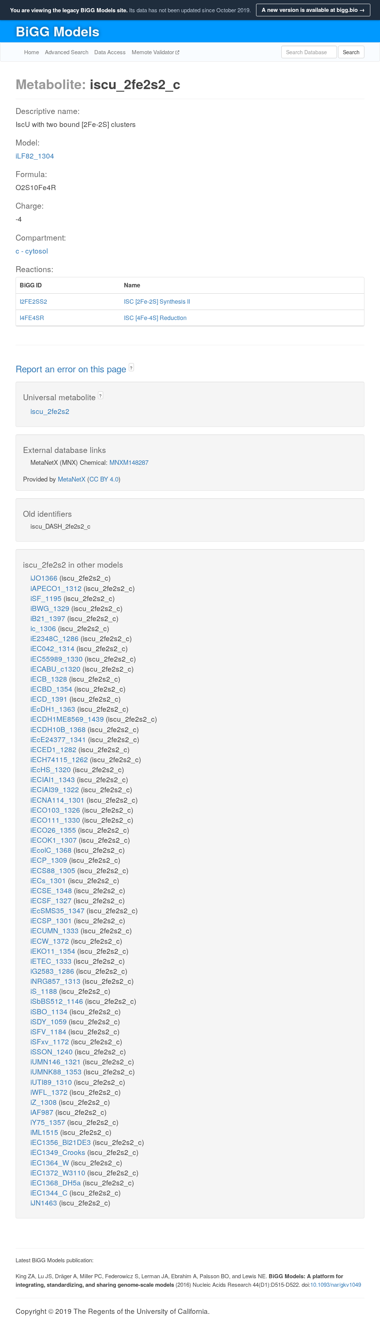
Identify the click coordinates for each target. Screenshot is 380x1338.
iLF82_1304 (35, 155)
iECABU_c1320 (56, 668)
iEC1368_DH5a (56, 1182)
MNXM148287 (128, 462)
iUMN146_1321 (56, 1061)
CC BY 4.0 (103, 478)
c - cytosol (32, 250)
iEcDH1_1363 (53, 709)
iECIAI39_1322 (55, 789)
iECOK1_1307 (54, 840)
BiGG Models (57, 30)
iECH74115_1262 (60, 759)
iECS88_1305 (53, 870)
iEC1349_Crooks (58, 1152)
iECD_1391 (49, 699)
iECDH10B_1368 (59, 729)
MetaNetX (71, 478)
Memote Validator (154, 52)
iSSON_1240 (52, 1051)
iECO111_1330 (56, 820)
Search (351, 52)
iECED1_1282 (54, 749)
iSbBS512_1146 (57, 1001)
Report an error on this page (72, 368)
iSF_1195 (46, 598)
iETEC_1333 (51, 961)
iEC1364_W (50, 1162)
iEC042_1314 (53, 648)
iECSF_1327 (51, 900)
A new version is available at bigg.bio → (313, 10)
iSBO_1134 (49, 1011)
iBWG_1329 (50, 608)
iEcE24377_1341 (59, 739)
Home (31, 52)
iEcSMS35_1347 (58, 910)
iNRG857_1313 (56, 981)
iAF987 (42, 1112)
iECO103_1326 (56, 810)
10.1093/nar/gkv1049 (335, 1284)
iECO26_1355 (54, 830)
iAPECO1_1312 (56, 588)
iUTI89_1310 (52, 1082)
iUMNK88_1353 (56, 1071)
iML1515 (45, 1132)
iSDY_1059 (49, 1021)
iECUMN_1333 (55, 930)
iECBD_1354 (52, 688)
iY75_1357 (48, 1122)
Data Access (110, 52)
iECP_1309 (49, 860)
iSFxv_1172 (50, 1041)
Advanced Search (66, 52)
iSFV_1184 (49, 1031)
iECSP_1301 (52, 920)
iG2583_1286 (53, 971)
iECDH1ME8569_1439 (68, 719)
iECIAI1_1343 (53, 779)
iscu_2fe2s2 (49, 411)
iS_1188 (44, 991)
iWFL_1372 (49, 1092)
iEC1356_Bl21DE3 (61, 1142)
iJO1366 (44, 577)
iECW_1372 (50, 941)
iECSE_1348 (52, 890)
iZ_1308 (44, 1102)
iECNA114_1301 (58, 799)
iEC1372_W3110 (58, 1172)
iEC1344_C (49, 1192)
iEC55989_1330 (57, 658)
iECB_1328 (49, 678)
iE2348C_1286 (55, 638)
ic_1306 (44, 628)
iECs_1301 (49, 880)
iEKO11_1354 (53, 951)
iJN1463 (44, 1202)
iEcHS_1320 (51, 769)
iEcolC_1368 (51, 850)
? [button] (131, 368)
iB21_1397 (48, 618)
